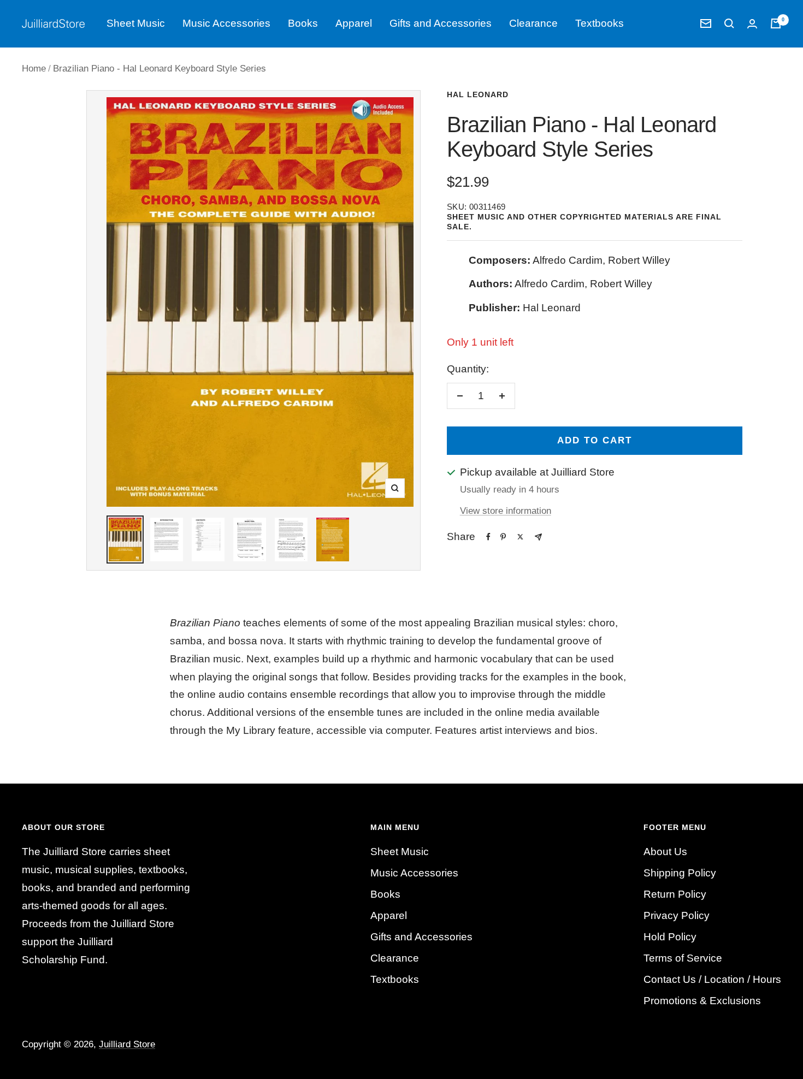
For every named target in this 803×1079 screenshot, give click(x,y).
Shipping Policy (679, 873)
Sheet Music (136, 23)
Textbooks (599, 23)
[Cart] (775, 23)
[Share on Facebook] (488, 537)
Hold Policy (669, 936)
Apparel (353, 23)
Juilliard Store (127, 1044)
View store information (505, 511)
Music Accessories (226, 23)
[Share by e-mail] (538, 537)
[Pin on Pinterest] (503, 537)
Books (303, 23)
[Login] (752, 23)
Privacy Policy (676, 915)
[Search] (729, 23)
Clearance (533, 23)
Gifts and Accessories (440, 23)
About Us (665, 851)
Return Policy (674, 894)
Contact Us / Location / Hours (712, 979)
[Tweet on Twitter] (520, 537)
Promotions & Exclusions (702, 1000)
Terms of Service (682, 958)
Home (34, 68)
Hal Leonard (478, 94)
